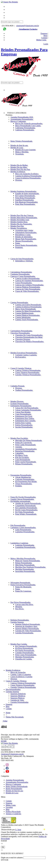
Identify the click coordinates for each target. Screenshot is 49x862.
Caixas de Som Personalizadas (22, 259)
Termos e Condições (13, 814)
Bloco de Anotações (18, 672)
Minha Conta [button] (41, 40)
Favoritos (9, 807)
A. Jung (18, 830)
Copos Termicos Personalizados (22, 685)
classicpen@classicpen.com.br (27, 26)
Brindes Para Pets (17, 226)
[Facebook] (7, 769)
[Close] (2, 843)
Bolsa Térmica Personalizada (21, 141)
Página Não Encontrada (15, 717)
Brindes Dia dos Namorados (21, 224)
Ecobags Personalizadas (19, 404)
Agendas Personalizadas (15, 780)
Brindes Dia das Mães (18, 167)
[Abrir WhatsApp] (43, 856)
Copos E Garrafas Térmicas (21, 368)
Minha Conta (11, 805)
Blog (45, 36)
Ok (3, 847)
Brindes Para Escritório (19, 438)
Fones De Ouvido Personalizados (23, 497)
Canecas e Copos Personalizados (23, 276)
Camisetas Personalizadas (20, 274)
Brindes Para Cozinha (18, 644)
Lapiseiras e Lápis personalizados (23, 527)
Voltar (4, 721)
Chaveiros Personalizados (20, 333)
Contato (44, 38)
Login (46, 44)
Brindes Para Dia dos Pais (20, 169)
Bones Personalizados (14, 789)
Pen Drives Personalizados (20, 602)
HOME (4, 741)
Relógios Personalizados (19, 620)
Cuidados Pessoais (17, 386)
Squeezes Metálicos (17, 696)
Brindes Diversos (17, 401)
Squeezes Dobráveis (18, 694)
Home (8, 713)
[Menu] (7, 7)
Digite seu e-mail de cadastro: (12, 858)
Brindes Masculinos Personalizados (23, 218)
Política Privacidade (13, 812)
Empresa (44, 33)
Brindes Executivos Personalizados (23, 353)
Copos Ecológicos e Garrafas (21, 677)
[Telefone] (7, 10)
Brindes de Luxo (17, 148)
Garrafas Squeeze (17, 622)
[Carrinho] (27, 18)
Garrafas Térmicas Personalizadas (23, 687)
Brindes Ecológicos (18, 172)
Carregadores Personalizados (21, 331)
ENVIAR (4, 860)
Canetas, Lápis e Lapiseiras (20, 675)
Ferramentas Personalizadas (21, 475)
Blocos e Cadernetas (18, 121)
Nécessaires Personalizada (20, 583)
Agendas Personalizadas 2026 (21, 117)
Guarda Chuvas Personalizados (22, 499)
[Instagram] (7, 766)
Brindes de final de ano (19, 145)
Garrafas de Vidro (17, 700)
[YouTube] (7, 772)
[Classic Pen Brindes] (9, 2)
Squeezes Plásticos (17, 698)
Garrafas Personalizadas (19, 702)
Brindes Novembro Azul (19, 220)
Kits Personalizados (18, 525)
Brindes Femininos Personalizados (23, 191)
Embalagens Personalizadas (21, 406)
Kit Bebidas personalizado (20, 501)
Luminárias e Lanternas (19, 543)
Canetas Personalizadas (19, 303)
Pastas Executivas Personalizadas (23, 585)
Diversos (13, 679)
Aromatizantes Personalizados (21, 119)
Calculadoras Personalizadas (21, 272)
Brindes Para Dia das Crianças (22, 215)
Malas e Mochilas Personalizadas (23, 559)
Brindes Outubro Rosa (19, 222)
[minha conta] (7, 16)
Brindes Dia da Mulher (19, 165)
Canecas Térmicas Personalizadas (23, 683)
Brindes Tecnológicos (18, 228)
